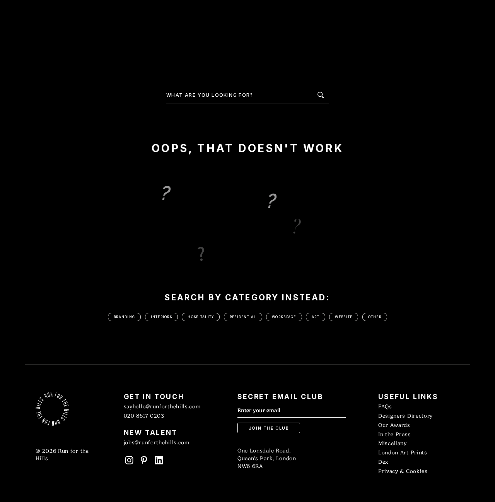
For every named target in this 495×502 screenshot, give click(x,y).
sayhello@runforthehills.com (162, 406)
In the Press (394, 434)
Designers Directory (405, 416)
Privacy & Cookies (403, 471)
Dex (383, 462)
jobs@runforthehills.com (156, 442)
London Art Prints (402, 453)
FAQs (385, 406)
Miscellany (392, 443)
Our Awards (394, 425)
